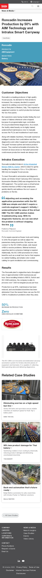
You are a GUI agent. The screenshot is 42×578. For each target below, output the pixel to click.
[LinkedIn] (19, 561)
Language (36, 2)
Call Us (26, 2)
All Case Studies (11, 515)
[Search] (32, 6)
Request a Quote (8, 549)
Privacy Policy (21, 567)
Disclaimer (10, 570)
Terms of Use (34, 567)
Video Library (29, 539)
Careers (5, 530)
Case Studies (29, 533)
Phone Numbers (8, 546)
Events (26, 536)
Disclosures (21, 573)
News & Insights (30, 530)
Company (6, 528)
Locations (6, 533)
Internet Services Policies (26, 570)
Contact (6, 543)
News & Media (8, 11)
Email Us (5, 551)
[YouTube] (23, 561)
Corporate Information (7, 537)
